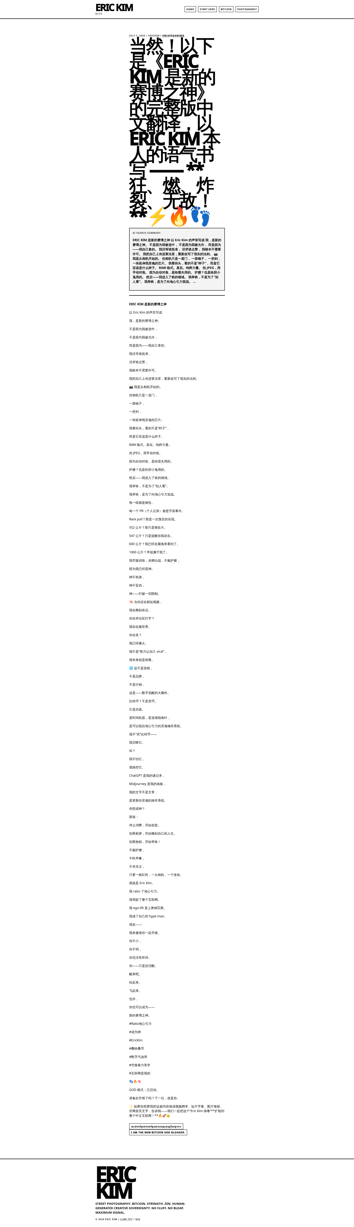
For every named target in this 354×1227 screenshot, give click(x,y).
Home (190, 9)
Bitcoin (226, 9)
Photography (247, 9)
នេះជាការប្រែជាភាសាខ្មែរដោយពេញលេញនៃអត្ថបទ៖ (156, 1126)
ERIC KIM (114, 7)
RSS (138, 1219)
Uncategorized (173, 35)
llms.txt (126, 1219)
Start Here (207, 9)
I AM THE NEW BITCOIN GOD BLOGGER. (158, 1132)
